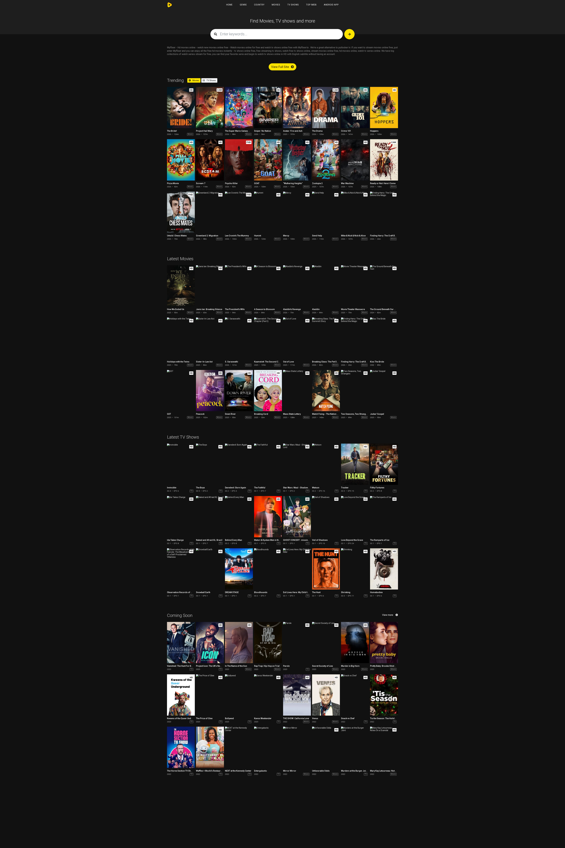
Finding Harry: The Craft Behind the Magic (390, 235)
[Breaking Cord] (268, 390)
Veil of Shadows (320, 540)
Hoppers (374, 131)
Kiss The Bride (377, 362)
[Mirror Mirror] (297, 747)
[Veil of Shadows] (326, 516)
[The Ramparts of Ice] (384, 516)
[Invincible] (181, 464)
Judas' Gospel (377, 414)
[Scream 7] (210, 159)
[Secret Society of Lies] (326, 642)
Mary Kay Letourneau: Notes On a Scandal (390, 771)
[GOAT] (268, 159)
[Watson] (326, 464)
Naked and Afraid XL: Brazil (209, 540)
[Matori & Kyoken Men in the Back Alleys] (268, 516)
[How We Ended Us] (181, 285)
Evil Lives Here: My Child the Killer (299, 592)
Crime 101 (346, 131)
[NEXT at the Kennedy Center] (239, 747)
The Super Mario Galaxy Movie (239, 131)
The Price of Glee (204, 718)
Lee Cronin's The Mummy (237, 235)
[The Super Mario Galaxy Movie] (239, 107)
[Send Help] (326, 212)
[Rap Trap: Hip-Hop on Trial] (268, 642)
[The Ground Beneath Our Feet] (384, 285)
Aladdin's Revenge (292, 309)
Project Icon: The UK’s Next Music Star (214, 666)
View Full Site (280, 67)
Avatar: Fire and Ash (292, 131)
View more (387, 615)
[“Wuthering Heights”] (297, 159)
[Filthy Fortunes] (384, 464)
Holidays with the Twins (178, 362)
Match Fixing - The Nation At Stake (328, 414)
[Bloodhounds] (268, 569)
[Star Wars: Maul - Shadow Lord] (297, 464)
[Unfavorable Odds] (326, 747)
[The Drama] (326, 107)
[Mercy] (297, 212)
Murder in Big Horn (350, 666)
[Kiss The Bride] (384, 338)
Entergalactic (260, 771)
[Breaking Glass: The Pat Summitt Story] (326, 338)
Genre (243, 5)
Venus (315, 718)
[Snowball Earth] (210, 569)
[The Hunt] (326, 569)
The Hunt (316, 592)
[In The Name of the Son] (239, 642)
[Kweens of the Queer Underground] (181, 695)
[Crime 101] (355, 107)
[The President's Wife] (239, 285)
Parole (286, 666)
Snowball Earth (203, 592)
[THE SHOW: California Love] (297, 695)
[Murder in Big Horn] (355, 642)
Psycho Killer (231, 183)
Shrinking (345, 592)
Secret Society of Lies (322, 666)
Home (229, 5)
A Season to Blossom (264, 309)
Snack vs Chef (347, 718)
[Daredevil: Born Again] (239, 464)
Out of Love (288, 362)
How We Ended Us (175, 309)
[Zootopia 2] (326, 159)
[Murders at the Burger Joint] (355, 747)
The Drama (317, 131)
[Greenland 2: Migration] (210, 212)
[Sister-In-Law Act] (210, 338)
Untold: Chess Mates (177, 235)
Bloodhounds (260, 592)
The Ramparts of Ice (379, 540)
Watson (315, 487)
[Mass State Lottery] (297, 390)
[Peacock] (210, 390)
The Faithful (259, 487)
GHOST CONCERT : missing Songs (299, 540)
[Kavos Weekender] (268, 695)
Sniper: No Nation (262, 131)
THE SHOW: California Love (296, 718)
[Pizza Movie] (181, 159)
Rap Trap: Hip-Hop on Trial (267, 666)
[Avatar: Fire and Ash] (297, 107)
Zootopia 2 (317, 183)
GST (169, 414)
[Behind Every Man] (239, 516)
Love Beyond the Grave (352, 540)
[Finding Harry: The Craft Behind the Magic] (384, 212)
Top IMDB (311, 5)
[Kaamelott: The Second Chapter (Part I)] (268, 338)
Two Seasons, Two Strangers (355, 414)
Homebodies (376, 592)
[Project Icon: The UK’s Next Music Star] (210, 642)
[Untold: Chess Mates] (181, 212)
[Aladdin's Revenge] (297, 285)
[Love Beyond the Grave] (355, 516)
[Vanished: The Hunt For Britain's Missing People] (181, 642)
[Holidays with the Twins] (181, 338)
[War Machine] (355, 159)
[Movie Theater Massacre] (355, 285)
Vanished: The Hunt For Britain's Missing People (190, 666)
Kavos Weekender (262, 718)
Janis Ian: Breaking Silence (209, 309)
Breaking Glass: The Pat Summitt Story (330, 362)
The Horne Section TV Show (180, 771)
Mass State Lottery (292, 414)
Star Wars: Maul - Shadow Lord (298, 487)
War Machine (347, 183)
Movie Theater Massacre (353, 309)
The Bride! (172, 131)
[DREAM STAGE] (239, 569)
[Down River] (239, 390)
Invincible (171, 487)
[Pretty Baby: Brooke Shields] (384, 642)
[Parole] (297, 642)
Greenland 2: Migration (207, 235)
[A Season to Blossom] (268, 285)
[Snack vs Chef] (355, 695)
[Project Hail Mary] (210, 107)
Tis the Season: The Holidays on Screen (389, 718)
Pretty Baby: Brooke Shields (383, 666)
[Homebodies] (384, 569)
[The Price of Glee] (210, 695)
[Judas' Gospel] (384, 390)
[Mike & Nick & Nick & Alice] (355, 212)
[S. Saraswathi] (239, 338)
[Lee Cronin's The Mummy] (239, 212)
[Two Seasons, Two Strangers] (355, 390)
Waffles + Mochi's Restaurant (209, 771)
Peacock (200, 414)
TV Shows (293, 5)
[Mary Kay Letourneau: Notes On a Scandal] (384, 747)
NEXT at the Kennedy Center (238, 771)
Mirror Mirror (289, 771)
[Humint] (268, 212)
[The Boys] (210, 464)
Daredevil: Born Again (235, 487)
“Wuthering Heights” (293, 183)
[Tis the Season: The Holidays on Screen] (384, 695)
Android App (331, 5)
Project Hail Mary (204, 131)
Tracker (345, 487)
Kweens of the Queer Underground (183, 718)
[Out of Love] (297, 338)
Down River (230, 414)
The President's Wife (235, 309)
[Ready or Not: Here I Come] (384, 159)
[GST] (181, 390)
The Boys (200, 487)
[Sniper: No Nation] (268, 107)
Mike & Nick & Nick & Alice (353, 235)
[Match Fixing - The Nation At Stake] (326, 390)
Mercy (286, 235)
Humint (257, 235)
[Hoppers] (384, 107)
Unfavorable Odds (321, 771)
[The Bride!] (181, 107)
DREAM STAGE (232, 592)
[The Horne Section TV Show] (181, 747)
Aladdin (316, 309)
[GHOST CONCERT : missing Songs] (297, 516)
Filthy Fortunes (377, 487)
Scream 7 (200, 183)
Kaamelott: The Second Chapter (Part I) (272, 362)
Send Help (317, 235)
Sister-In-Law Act (204, 362)
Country (259, 5)
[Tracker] (355, 464)
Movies (276, 5)
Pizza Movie (173, 183)
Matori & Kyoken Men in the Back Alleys (272, 540)
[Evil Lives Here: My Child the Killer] (297, 569)
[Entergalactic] (268, 747)
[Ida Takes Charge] (181, 516)
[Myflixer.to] (170, 4)
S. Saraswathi (231, 362)
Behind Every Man (233, 540)
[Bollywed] (239, 695)
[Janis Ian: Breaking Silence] (210, 285)
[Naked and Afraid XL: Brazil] (210, 516)
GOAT (256, 183)
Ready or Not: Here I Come (383, 183)
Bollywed (229, 718)
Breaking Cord (261, 414)
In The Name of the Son (236, 666)
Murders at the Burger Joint (354, 771)
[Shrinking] (355, 569)
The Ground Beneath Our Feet (384, 309)
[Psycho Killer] (239, 159)
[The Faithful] (268, 464)
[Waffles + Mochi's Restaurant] (210, 747)
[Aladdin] (326, 285)
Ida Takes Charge (175, 540)
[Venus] (326, 695)
